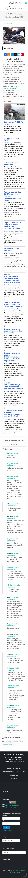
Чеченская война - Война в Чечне (17, 872)
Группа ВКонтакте (15, 8)
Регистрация (7, 830)
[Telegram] (18, 54)
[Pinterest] (22, 54)
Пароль (5, 821)
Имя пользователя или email (11, 814)
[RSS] (13, 875)
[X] (15, 54)
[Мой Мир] (12, 54)
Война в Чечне (14, 3)
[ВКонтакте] (5, 54)
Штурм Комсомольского (11, 87)
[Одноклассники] (8, 54)
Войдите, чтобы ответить (13, 454)
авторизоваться (8, 745)
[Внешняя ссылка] (11, 444)
